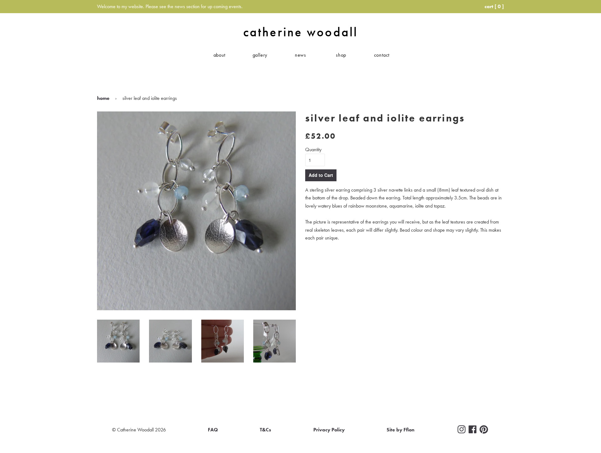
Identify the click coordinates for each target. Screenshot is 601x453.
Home (103, 98)
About (219, 55)
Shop (341, 55)
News (300, 55)
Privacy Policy (329, 429)
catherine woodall (300, 32)
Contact (382, 55)
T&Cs (265, 429)
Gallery (260, 55)
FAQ (213, 429)
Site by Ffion (400, 429)
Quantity (313, 149)
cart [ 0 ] (494, 6)
